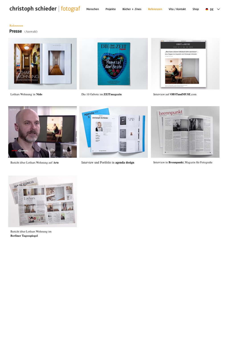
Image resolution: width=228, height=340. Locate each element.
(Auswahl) (31, 31)
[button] (132, 9)
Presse (15, 31)
